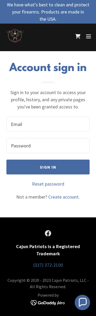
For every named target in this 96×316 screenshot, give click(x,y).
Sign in (48, 167)
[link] (15, 36)
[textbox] (48, 124)
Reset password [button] (48, 184)
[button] (88, 36)
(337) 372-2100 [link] (48, 265)
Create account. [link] (64, 197)
